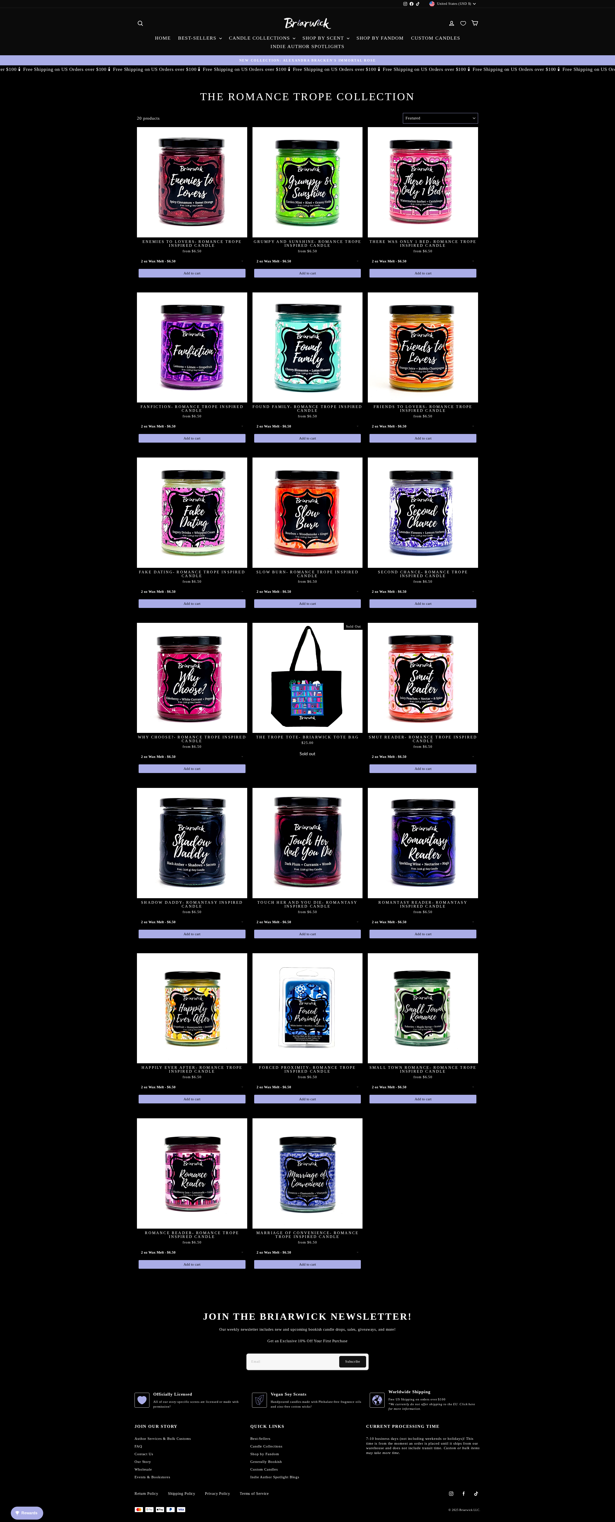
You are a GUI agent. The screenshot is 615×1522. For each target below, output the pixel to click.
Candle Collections (260, 38)
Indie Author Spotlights (307, 46)
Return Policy (146, 1493)
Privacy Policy (217, 1493)
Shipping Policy (182, 1493)
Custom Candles (435, 38)
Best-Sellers (198, 38)
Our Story (143, 1462)
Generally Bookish (266, 1462)
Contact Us (144, 1454)
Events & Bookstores (152, 1477)
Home (163, 38)
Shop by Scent (324, 38)
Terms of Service (254, 1493)
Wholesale (143, 1469)
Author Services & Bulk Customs (163, 1439)
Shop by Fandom (380, 38)
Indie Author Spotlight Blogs (274, 1477)
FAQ (138, 1446)
